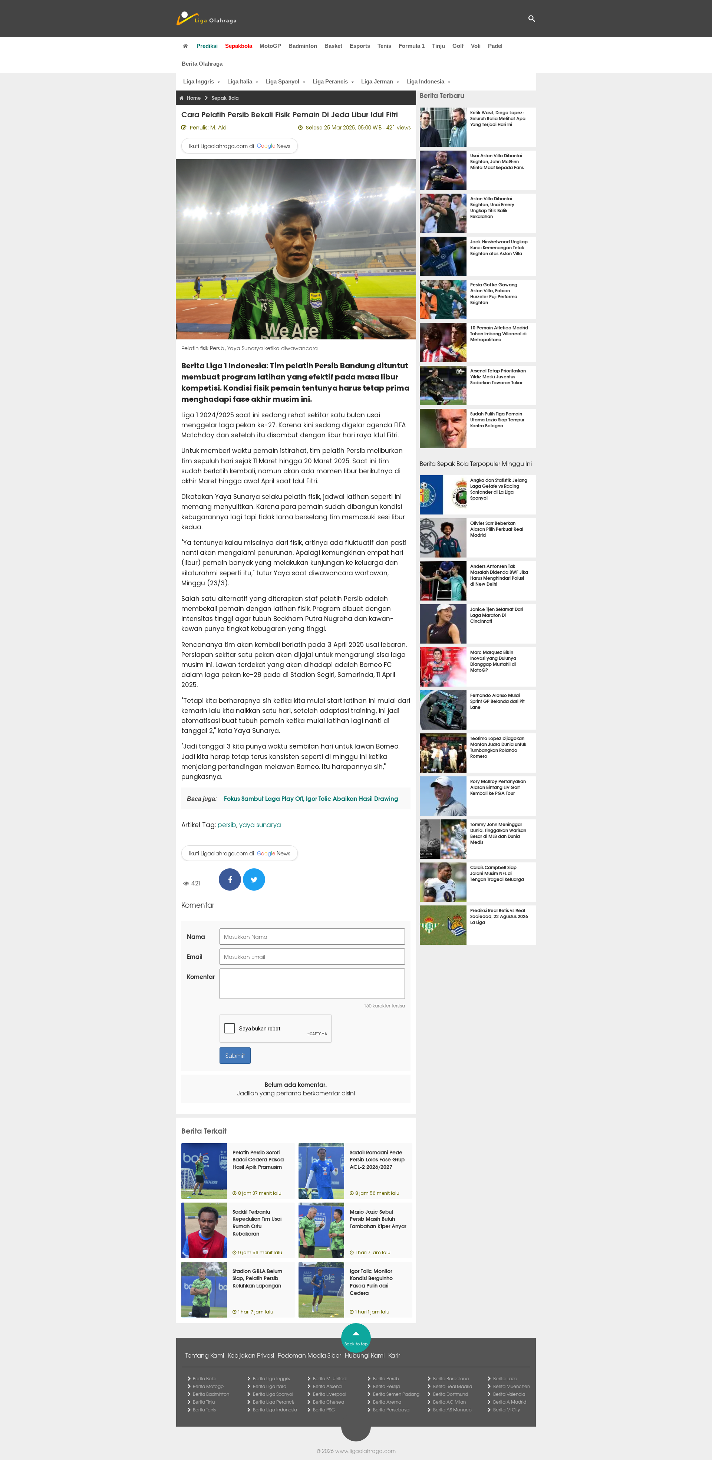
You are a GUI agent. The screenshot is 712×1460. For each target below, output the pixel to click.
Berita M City (506, 1409)
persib (227, 824)
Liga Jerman (377, 81)
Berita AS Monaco (452, 1409)
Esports (360, 46)
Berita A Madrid (509, 1401)
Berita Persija (386, 1386)
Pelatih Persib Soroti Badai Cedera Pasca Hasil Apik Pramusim (258, 1159)
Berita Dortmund (450, 1394)
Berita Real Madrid (452, 1386)
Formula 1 (412, 46)
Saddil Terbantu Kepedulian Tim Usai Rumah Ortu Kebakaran (257, 1222)
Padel (495, 46)
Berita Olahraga (202, 63)
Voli (476, 46)
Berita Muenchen (511, 1386)
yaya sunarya (260, 824)
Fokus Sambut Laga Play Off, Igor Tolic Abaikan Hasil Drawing (310, 798)
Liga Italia (239, 81)
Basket (333, 46)
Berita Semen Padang (396, 1394)
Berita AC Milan (449, 1401)
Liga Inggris (198, 81)
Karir (394, 1355)
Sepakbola (238, 46)
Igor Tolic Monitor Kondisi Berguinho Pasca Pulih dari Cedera (371, 1282)
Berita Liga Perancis (273, 1401)
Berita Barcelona (451, 1378)
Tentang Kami (204, 1355)
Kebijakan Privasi (251, 1355)
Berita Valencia (509, 1394)
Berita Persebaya (391, 1409)
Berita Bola (204, 1378)
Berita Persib (386, 1378)
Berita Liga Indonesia (275, 1409)
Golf (458, 46)
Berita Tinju (204, 1401)
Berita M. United (329, 1378)
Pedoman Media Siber (309, 1355)
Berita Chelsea (328, 1401)
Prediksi (207, 46)
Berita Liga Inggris (271, 1378)
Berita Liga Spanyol (273, 1394)
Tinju (438, 46)
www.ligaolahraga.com (365, 1450)
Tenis (384, 46)
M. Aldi (219, 127)
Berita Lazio (505, 1378)
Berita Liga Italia (269, 1386)
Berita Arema (387, 1401)
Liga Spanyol (282, 81)
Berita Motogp (208, 1386)
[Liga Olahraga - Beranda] (206, 18)
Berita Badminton (211, 1394)
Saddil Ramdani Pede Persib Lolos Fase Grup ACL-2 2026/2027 (377, 1159)
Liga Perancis (330, 81)
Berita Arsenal (327, 1386)
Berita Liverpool (329, 1394)
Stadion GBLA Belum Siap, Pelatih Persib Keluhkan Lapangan (257, 1278)
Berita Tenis (204, 1409)
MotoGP (270, 46)
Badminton (303, 46)
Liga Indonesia (425, 81)
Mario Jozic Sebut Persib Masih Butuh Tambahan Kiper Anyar (378, 1218)
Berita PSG (324, 1409)
